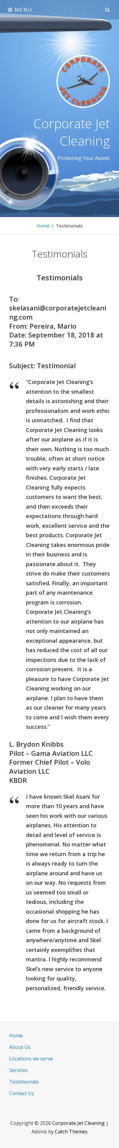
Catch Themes (71, 1131)
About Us (20, 1047)
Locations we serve (31, 1058)
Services (18, 1070)
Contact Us (21, 1093)
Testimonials (24, 1081)
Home (43, 226)
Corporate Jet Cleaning (71, 132)
